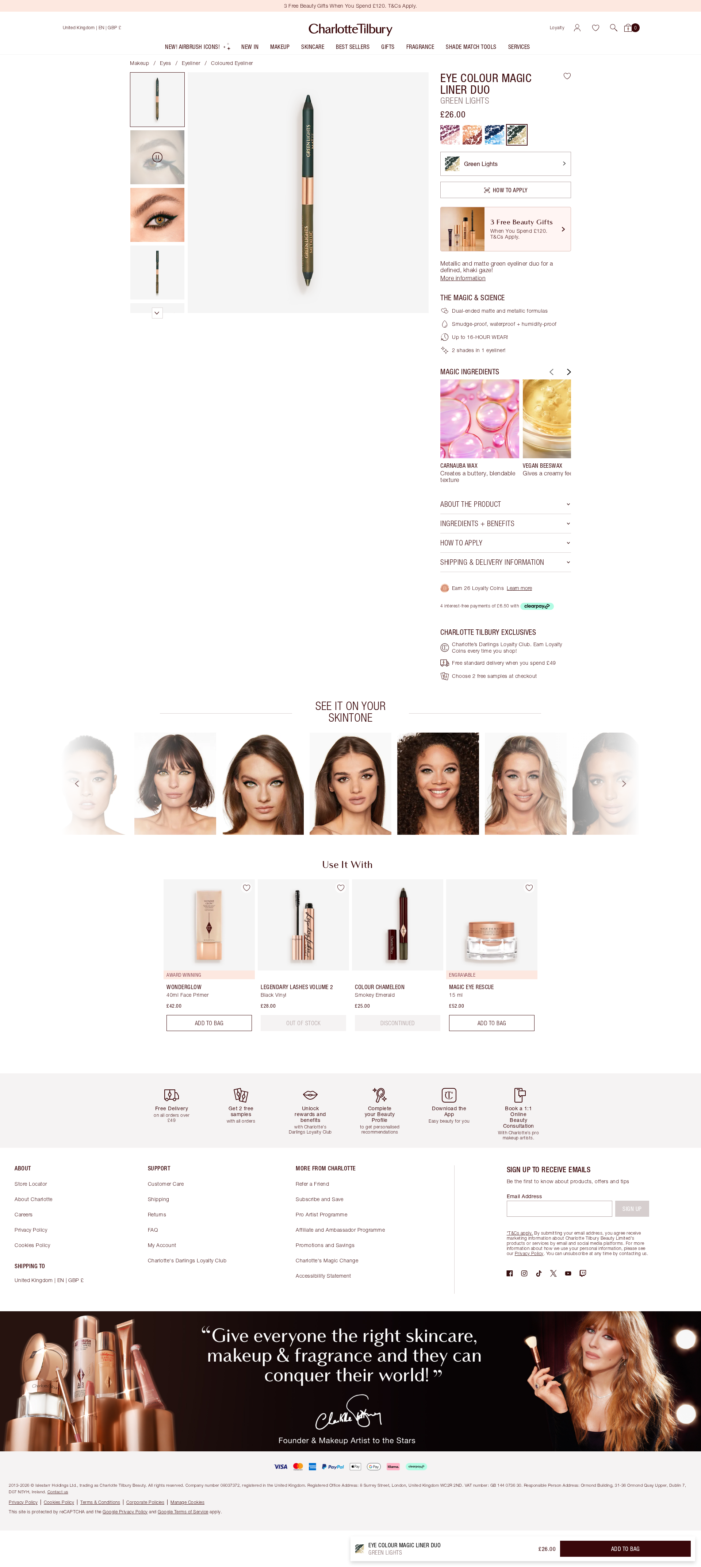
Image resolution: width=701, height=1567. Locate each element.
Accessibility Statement (323, 1276)
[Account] (577, 27)
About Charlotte (34, 1199)
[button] (614, 27)
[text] (303, 1023)
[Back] (550, 372)
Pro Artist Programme (321, 1214)
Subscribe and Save (319, 1199)
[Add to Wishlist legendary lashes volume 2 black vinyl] (340, 887)
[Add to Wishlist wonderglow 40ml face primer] (246, 887)
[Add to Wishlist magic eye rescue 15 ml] (529, 887)
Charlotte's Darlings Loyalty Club (187, 1260)
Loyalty (557, 27)
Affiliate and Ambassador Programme (340, 1230)
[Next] (568, 372)
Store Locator (31, 1184)
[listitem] (198, 48)
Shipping (158, 1199)
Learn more (519, 588)
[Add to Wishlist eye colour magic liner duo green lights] (567, 76)
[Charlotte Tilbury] (351, 27)
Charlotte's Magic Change (327, 1260)
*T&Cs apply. (520, 1233)
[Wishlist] (595, 27)
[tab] (157, 99)
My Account (162, 1245)
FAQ (153, 1230)
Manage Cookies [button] (187, 1502)
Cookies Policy (32, 1245)
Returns (157, 1214)
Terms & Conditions (100, 1502)
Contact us (57, 1491)
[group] (479, 431)
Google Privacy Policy (125, 1511)
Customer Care (166, 1184)
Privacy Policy (31, 1230)
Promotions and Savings (325, 1245)
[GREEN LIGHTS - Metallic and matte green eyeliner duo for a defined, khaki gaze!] (516, 134)
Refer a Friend (312, 1184)
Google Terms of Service (183, 1511)
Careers (24, 1214)
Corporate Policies (145, 1502)
